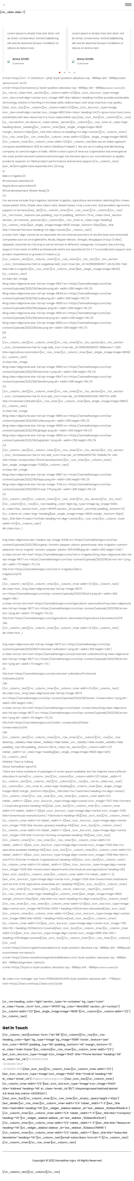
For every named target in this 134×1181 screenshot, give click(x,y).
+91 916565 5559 (12, 1069)
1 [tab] (59, 72)
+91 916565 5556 (38, 1059)
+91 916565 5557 (12, 1064)
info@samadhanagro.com (48, 1079)
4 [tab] (74, 72)
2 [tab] (64, 72)
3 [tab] (69, 72)
